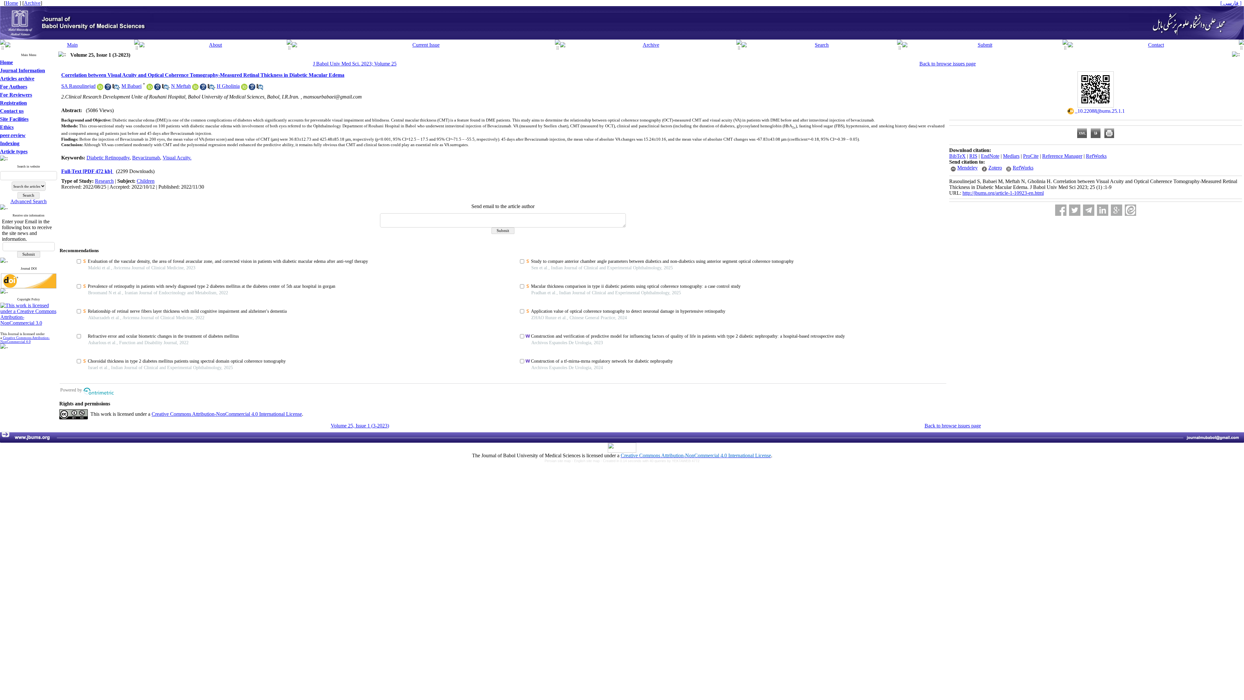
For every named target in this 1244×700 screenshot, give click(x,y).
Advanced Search (28, 201)
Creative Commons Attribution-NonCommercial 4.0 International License (227, 414)
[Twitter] (1074, 210)
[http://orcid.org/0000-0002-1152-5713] (100, 88)
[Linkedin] (1102, 210)
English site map (587, 461)
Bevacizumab (146, 157)
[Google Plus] (1116, 210)
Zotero (995, 167)
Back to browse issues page (947, 63)
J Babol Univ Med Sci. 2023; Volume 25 (355, 63)
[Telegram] (1088, 210)
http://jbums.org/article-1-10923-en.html (1003, 193)
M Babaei (131, 86)
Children (146, 181)
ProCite (1031, 156)
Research (104, 181)
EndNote (990, 156)
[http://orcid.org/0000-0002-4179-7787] (149, 88)
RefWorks (1096, 156)
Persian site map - (559, 461)
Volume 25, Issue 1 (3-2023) (360, 425)
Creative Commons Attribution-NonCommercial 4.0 (25, 340)
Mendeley (967, 167)
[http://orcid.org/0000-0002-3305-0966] (195, 88)
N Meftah (181, 86)
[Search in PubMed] (115, 88)
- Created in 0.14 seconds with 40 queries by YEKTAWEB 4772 (650, 461)
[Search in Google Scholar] (108, 88)
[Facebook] (1060, 210)
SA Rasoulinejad (78, 86)
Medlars (1011, 156)
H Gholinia (228, 86)
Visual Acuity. (177, 157)
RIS (973, 156)
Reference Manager (1062, 156)
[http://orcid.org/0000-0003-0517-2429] (244, 88)
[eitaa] (1130, 210)
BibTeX (957, 156)
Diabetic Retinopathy (108, 157)
